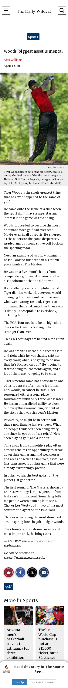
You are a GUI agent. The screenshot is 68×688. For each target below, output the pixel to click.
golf (8, 586)
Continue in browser (43, 682)
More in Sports (21, 600)
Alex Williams (13, 60)
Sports (33, 36)
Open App (19, 682)
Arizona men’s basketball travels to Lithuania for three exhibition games (18, 646)
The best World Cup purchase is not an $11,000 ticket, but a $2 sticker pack (48, 646)
